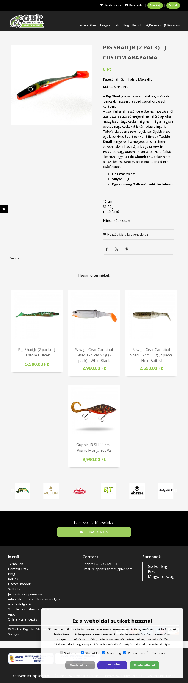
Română (155, 5)
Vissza (14, 258)
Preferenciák (136, 653)
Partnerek (158, 653)
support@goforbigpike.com (112, 569)
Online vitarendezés (22, 619)
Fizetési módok (19, 584)
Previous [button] (12, 491)
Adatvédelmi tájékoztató (31, 676)
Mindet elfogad (144, 665)
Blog (126, 25)
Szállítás (14, 589)
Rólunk (137, 25)
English (173, 5)
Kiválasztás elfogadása (112, 665)
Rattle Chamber (137, 156)
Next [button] (175, 491)
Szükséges (71, 653)
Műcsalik (144, 79)
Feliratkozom (95, 532)
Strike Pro (121, 86)
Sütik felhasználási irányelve (28, 609)
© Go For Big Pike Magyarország (32, 629)
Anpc (11, 614)
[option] (51, 85)
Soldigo (13, 634)
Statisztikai (92, 653)
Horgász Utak (109, 25)
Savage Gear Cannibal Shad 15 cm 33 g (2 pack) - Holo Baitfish (151, 355)
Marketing (114, 653)
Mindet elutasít (80, 665)
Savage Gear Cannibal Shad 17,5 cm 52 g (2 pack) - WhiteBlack (94, 355)
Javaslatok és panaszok (25, 594)
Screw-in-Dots (137, 151)
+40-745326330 (105, 564)
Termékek (89, 25)
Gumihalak (128, 79)
